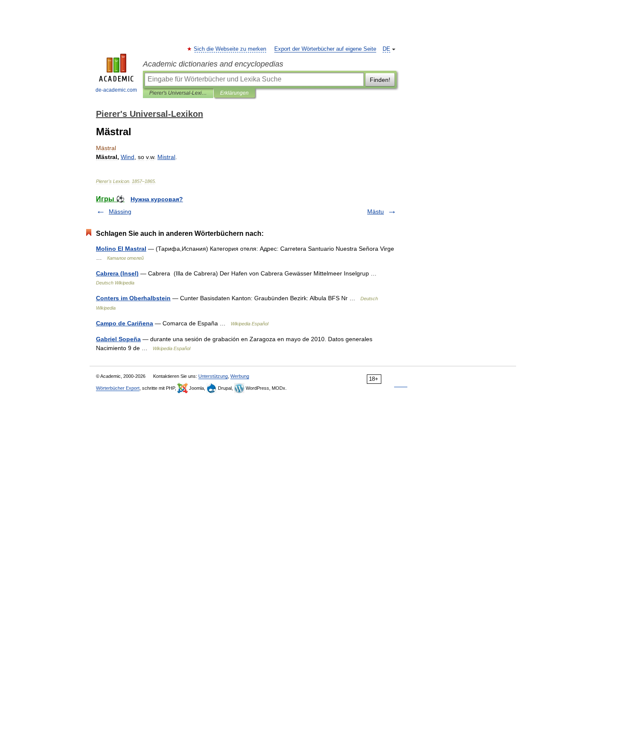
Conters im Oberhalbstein (133, 298)
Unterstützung (213, 376)
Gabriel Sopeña (118, 339)
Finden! (380, 79)
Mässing (120, 211)
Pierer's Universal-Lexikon (178, 93)
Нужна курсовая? (157, 199)
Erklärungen (234, 93)
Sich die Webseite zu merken (230, 49)
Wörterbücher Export (117, 388)
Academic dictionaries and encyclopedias (213, 64)
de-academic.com (116, 90)
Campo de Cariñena (124, 323)
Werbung (239, 376)
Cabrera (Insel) (117, 273)
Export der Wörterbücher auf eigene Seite (325, 49)
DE (386, 49)
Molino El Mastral (121, 248)
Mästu (375, 211)
